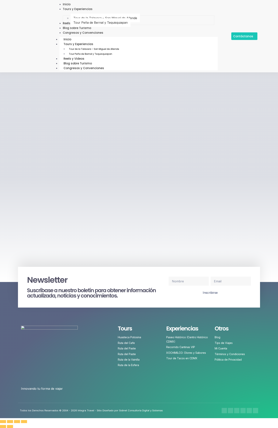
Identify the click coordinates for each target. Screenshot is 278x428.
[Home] (255, 410)
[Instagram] (230, 410)
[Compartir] (17, 421)
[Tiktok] (249, 410)
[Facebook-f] (224, 410)
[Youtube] (243, 410)
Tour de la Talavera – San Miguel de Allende (94, 49)
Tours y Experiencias (78, 44)
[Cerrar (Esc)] (24, 421)
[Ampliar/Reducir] (3, 421)
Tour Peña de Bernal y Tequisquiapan (90, 53)
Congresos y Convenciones (84, 68)
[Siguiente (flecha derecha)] (10, 426)
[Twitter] (236, 410)
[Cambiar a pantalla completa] (10, 421)
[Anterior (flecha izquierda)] (3, 426)
